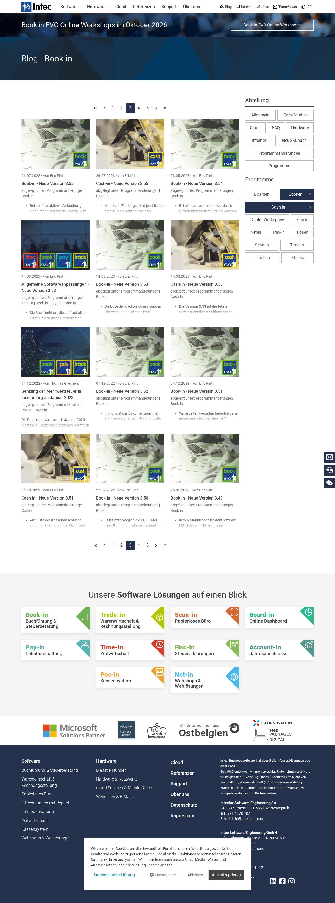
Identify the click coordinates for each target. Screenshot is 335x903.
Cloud (255, 127)
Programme (57, 404)
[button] (306, 6)
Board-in (262, 194)
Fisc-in (302, 219)
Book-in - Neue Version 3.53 (122, 284)
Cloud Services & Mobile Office (124, 787)
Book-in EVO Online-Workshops (272, 25)
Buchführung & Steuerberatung (49, 770)
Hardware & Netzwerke (117, 779)
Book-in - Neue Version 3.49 (197, 498)
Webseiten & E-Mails (115, 796)
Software (30, 761)
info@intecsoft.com (248, 819)
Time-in (27, 303)
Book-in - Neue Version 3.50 (122, 498)
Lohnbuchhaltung (37, 811)
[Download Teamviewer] (329, 457)
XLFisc (297, 257)
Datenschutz (184, 805)
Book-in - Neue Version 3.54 (197, 183)
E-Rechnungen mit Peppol (45, 802)
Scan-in (262, 245)
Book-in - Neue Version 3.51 (197, 391)
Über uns (180, 794)
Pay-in (55, 303)
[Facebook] (282, 881)
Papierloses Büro (37, 794)
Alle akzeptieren (226, 874)
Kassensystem (34, 829)
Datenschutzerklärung (114, 874)
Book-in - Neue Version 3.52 (122, 391)
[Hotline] (329, 469)
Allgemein (260, 115)
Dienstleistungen (111, 770)
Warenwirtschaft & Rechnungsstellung (39, 782)
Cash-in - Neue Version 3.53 (197, 284)
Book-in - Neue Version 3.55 (47, 183)
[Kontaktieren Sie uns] (329, 483)
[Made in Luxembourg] (156, 730)
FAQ (276, 127)
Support (179, 783)
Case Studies (295, 115)
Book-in (27, 196)
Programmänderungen (66, 190)
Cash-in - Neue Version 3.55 (122, 183)
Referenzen (183, 773)
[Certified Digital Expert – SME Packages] (272, 730)
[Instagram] (291, 881)
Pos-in (26, 410)
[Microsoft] (74, 730)
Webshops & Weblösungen (46, 837)
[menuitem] (70, 7)
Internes (259, 140)
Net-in (255, 232)
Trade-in (69, 303)
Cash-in (102, 196)
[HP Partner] (126, 730)
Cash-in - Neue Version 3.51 (47, 498)
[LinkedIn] (273, 881)
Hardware (300, 127)
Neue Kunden (294, 140)
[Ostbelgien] (210, 730)
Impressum (182, 815)
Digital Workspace (267, 219)
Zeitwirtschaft (34, 820)
